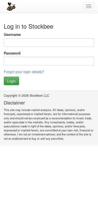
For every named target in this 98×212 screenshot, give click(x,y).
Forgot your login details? (24, 71)
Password (12, 53)
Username (12, 34)
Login (11, 80)
